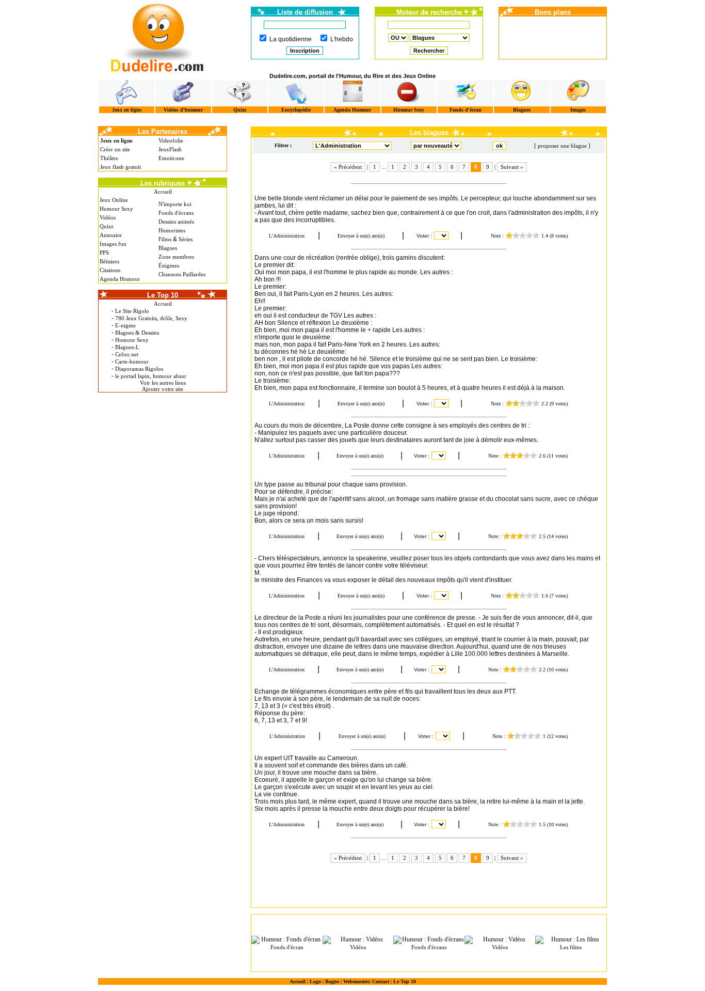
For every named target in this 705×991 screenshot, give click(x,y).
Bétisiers (109, 261)
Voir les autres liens (163, 383)
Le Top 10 (404, 981)
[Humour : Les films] (570, 940)
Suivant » (512, 167)
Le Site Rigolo (132, 311)
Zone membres (176, 257)
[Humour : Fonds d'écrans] (428, 940)
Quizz (239, 110)
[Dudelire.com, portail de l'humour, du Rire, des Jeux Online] (157, 36)
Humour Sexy (408, 110)
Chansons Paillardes (181, 274)
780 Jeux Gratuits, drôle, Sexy (151, 318)
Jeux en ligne (126, 110)
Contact (380, 981)
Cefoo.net (126, 354)
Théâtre (109, 158)
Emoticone (171, 158)
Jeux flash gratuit (120, 167)
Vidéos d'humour (183, 110)
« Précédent (348, 167)
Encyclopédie (296, 110)
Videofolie (170, 140)
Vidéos (108, 217)
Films (164, 239)
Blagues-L (127, 347)
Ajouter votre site (162, 389)
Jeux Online (114, 200)
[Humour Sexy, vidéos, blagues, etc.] (409, 92)
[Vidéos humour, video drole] (183, 92)
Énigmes (168, 265)
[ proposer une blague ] (562, 146)
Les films (571, 947)
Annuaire (111, 235)
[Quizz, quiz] (239, 92)
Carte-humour (132, 361)
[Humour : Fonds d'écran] (287, 940)
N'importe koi (174, 204)
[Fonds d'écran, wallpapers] (465, 92)
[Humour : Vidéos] (358, 940)
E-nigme (125, 325)
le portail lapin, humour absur (150, 376)
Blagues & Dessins (137, 332)
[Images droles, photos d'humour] (578, 92)
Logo (315, 981)
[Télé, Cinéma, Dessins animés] (296, 92)
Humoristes (171, 230)
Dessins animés (176, 221)
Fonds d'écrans (176, 213)
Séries (186, 239)
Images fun (113, 244)
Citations (110, 270)
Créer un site (115, 149)
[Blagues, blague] (521, 92)
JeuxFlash (170, 149)
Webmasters (356, 981)
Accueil (163, 191)
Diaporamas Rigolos (139, 369)
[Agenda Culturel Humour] (352, 92)
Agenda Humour (352, 110)
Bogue (332, 981)
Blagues (522, 110)
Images (578, 110)
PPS (104, 252)
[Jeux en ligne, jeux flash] (126, 92)
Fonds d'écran (466, 110)
